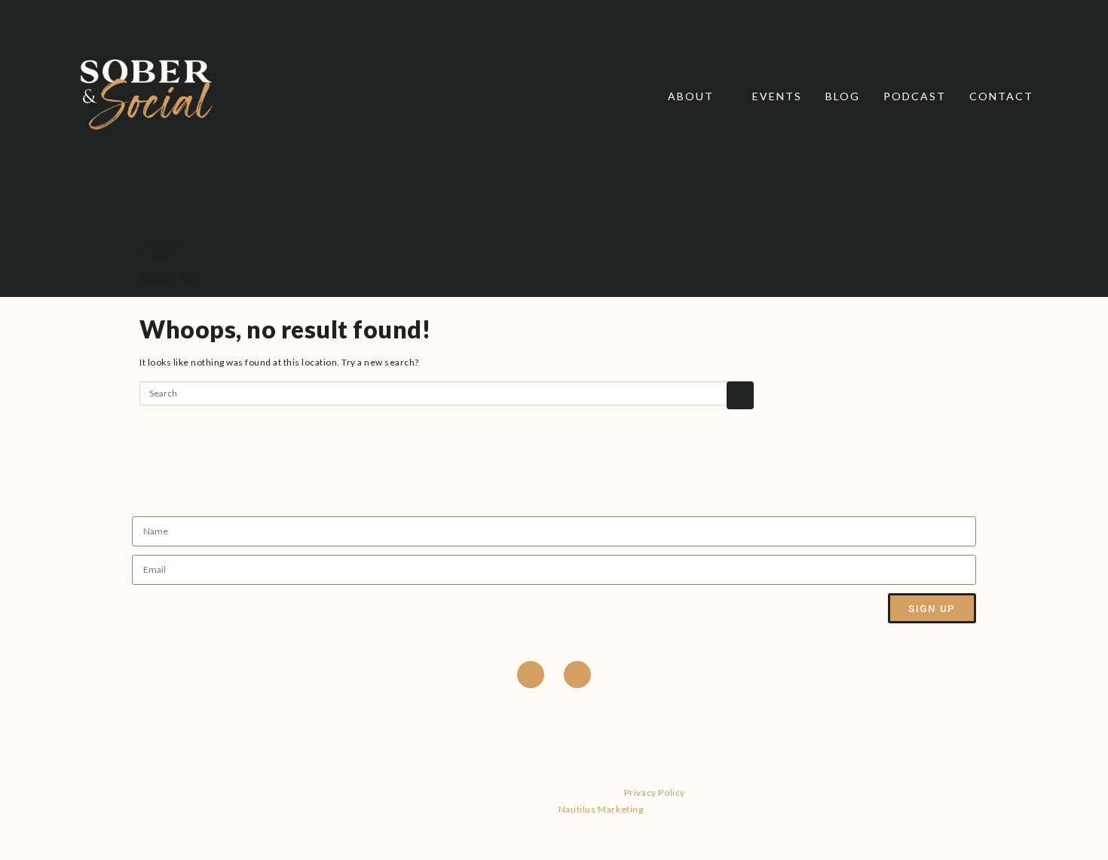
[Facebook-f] (530, 674)
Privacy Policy (654, 792)
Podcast (914, 96)
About (691, 96)
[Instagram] (577, 674)
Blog (842, 96)
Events (777, 96)
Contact (1001, 96)
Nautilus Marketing (601, 809)
